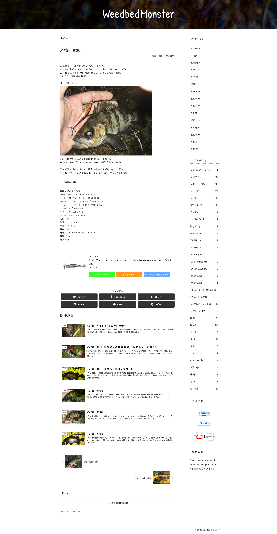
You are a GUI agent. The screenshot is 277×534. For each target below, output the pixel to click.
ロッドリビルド (204, 219)
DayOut (204, 325)
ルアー (204, 346)
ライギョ (204, 212)
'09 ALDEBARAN (204, 297)
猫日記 (204, 374)
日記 (204, 381)
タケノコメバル (204, 184)
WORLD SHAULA (204, 233)
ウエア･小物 (204, 360)
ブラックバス (204, 205)
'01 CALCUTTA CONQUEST (204, 289)
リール (204, 339)
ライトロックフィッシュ (204, 169)
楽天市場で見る (129, 274)
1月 (195, 55)
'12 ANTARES (204, 275)
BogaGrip (204, 226)
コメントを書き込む (117, 503)
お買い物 (204, 367)
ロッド (204, 332)
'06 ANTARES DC (204, 268)
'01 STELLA (204, 240)
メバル (65, 38)
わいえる (204, 388)
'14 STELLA (204, 247)
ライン (204, 353)
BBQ (204, 318)
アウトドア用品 (204, 311)
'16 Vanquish (204, 254)
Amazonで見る (102, 274)
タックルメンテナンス (204, 303)
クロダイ (204, 176)
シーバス (204, 191)
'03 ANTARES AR (204, 261)
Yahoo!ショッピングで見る (156, 274)
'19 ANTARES (204, 282)
